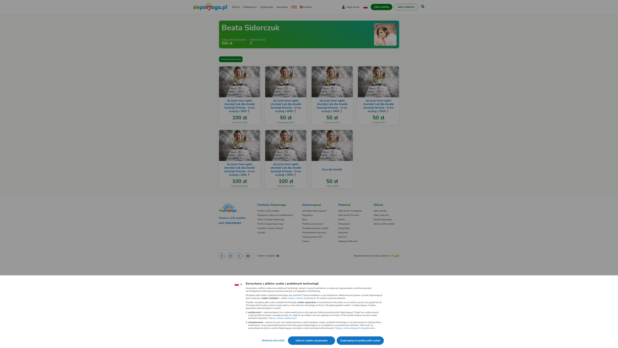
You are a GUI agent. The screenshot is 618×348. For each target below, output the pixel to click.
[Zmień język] (238, 284)
